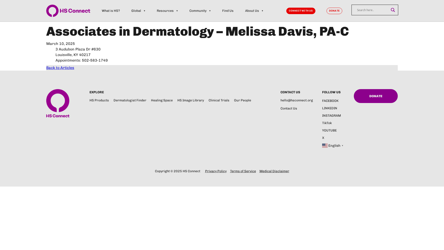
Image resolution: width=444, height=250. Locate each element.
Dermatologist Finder (130, 100)
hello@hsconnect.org (297, 100)
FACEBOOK (330, 101)
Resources (165, 11)
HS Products (99, 100)
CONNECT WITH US (301, 10)
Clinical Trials (219, 100)
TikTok (327, 123)
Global (136, 11)
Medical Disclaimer (274, 171)
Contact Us (289, 108)
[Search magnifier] (393, 10)
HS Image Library (190, 100)
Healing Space (162, 100)
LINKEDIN (329, 108)
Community (198, 11)
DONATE (334, 10)
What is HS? (111, 11)
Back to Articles (60, 68)
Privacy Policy (216, 171)
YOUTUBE (329, 130)
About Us (252, 11)
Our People (242, 100)
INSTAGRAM (331, 116)
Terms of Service (243, 171)
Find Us (228, 11)
